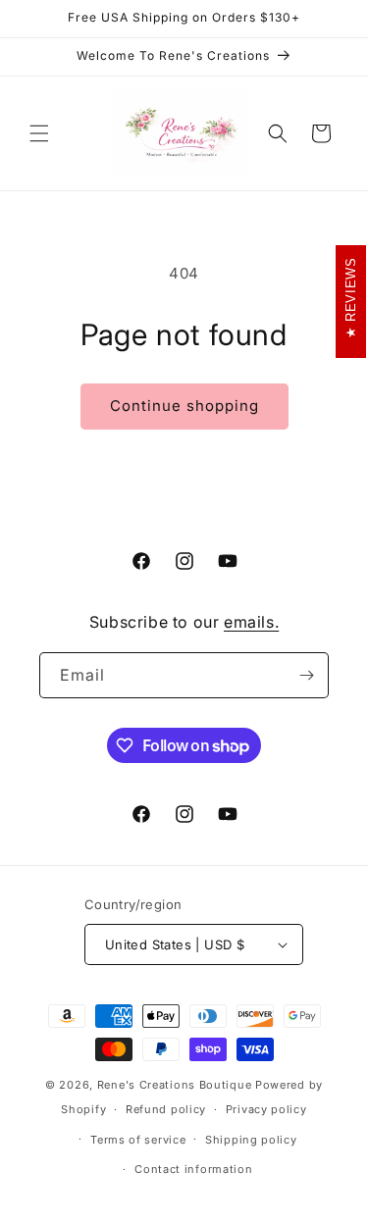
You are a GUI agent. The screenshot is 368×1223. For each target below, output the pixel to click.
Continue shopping (184, 405)
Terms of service (137, 1140)
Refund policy (166, 1109)
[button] (39, 133)
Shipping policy (251, 1140)
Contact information (193, 1169)
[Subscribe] (306, 675)
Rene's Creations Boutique (174, 1085)
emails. (251, 622)
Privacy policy (266, 1109)
